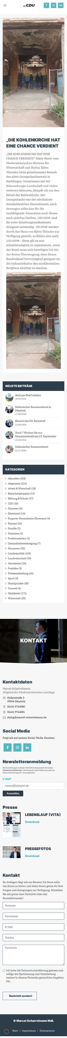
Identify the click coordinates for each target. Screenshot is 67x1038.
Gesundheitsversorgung (22, 543)
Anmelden (13, 793)
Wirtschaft (14, 598)
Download (32, 822)
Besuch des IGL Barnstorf (30, 421)
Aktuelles (13, 478)
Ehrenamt (14, 513)
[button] (6, 1031)
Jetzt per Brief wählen (28, 395)
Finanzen (13, 533)
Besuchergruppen (19, 493)
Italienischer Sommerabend (31, 446)
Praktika (13, 568)
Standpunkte (16, 583)
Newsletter (14, 563)
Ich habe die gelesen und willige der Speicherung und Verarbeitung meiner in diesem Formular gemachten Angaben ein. (35, 976)
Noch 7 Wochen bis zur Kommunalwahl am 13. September (35, 434)
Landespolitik (16, 553)
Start (15, 1030)
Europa (12, 523)
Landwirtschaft (17, 558)
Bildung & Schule (18, 498)
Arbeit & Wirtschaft (19, 488)
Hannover (14, 548)
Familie (12, 528)
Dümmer (13, 508)
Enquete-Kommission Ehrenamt (27, 518)
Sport (11, 578)
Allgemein (14, 483)
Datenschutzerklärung (12, 770)
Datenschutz (47, 1030)
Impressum (29, 1030)
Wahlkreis (14, 593)
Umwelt (12, 588)
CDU (10, 503)
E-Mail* (7, 779)
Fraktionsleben (17, 538)
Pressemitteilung (18, 573)
